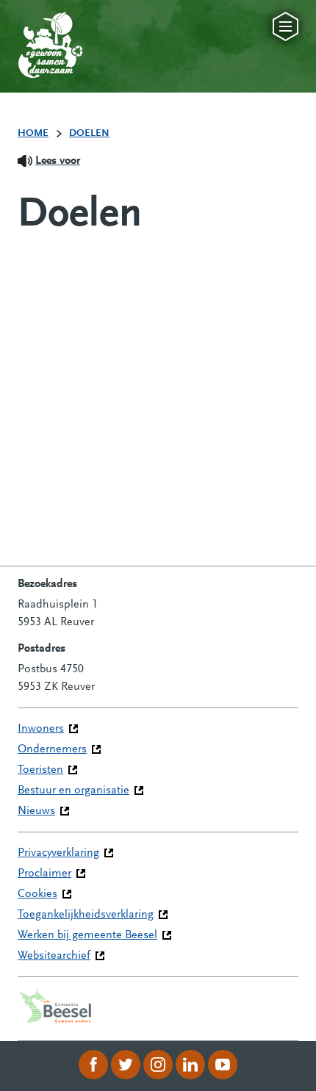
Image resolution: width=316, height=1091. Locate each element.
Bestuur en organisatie (73, 790)
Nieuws (36, 811)
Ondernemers (52, 749)
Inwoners (41, 729)
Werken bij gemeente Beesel (87, 935)
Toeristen (40, 770)
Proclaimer (44, 873)
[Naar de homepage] (36, 30)
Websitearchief (54, 956)
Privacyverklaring (58, 853)
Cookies (37, 894)
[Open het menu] (285, 26)
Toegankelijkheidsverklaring (86, 915)
